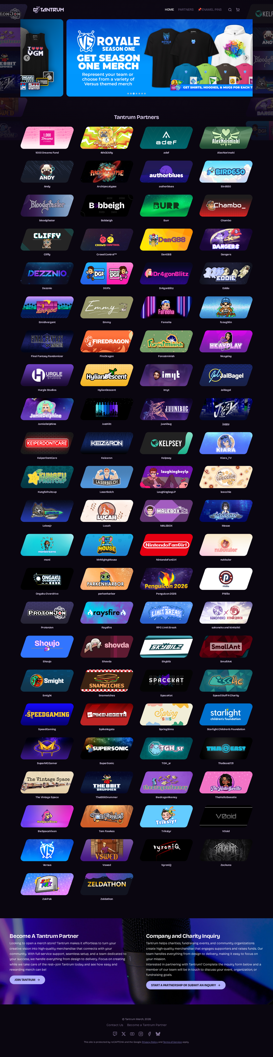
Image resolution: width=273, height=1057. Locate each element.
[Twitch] (115, 1034)
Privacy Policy (150, 1042)
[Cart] (238, 10)
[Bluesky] (158, 1034)
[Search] (230, 10)
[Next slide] (246, 58)
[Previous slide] (27, 58)
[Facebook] (149, 1034)
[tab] (128, 93)
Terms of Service (172, 1042)
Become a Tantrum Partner (147, 1025)
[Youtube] (132, 1034)
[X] (123, 1034)
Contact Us (115, 1025)
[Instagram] (140, 1034)
